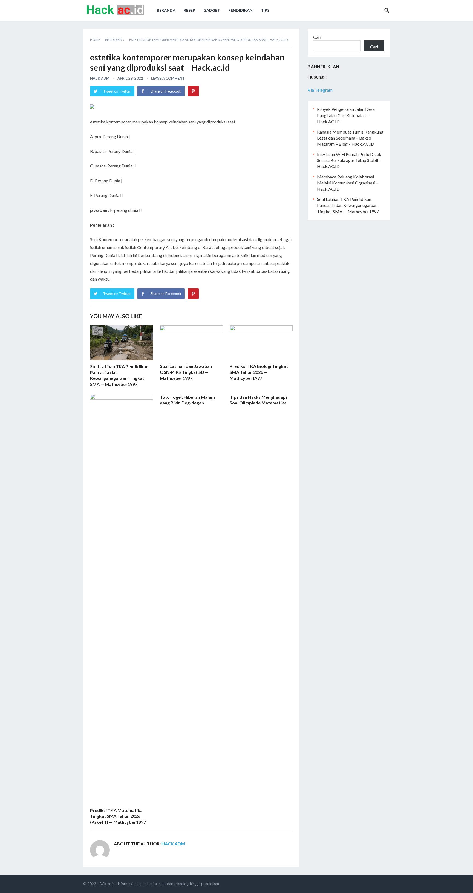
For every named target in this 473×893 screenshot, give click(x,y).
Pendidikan (240, 10)
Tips (265, 10)
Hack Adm (99, 78)
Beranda (166, 10)
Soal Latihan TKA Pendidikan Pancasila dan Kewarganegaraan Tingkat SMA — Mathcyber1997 (348, 205)
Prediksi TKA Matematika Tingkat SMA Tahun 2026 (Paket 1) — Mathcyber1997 (118, 816)
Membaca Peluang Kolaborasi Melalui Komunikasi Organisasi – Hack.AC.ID (347, 183)
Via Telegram (320, 90)
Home (95, 39)
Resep (189, 10)
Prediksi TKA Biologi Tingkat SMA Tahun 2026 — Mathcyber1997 (259, 371)
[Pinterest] (193, 91)
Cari (317, 37)
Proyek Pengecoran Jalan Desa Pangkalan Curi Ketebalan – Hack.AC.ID (346, 115)
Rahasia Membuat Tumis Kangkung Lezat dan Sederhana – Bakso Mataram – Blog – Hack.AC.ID (350, 138)
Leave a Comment (168, 78)
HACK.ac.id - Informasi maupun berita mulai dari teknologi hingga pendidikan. (158, 884)
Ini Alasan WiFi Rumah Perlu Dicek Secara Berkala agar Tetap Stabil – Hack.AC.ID (349, 160)
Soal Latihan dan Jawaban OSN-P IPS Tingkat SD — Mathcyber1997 (186, 371)
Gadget (211, 10)
